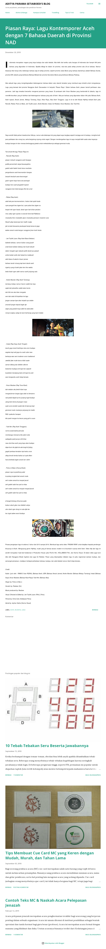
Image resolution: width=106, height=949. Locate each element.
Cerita (82, 13)
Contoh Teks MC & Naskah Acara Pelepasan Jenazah (46, 903)
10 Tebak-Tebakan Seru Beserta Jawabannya (47, 745)
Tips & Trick (69, 13)
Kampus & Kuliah (39, 13)
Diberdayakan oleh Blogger (54, 943)
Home (7, 13)
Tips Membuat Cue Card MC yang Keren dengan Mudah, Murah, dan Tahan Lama (49, 855)
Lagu (23, 610)
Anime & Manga (21, 13)
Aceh (12, 610)
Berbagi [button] (95, 610)
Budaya (18, 610)
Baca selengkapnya (93, 775)
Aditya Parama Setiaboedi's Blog (27, 3)
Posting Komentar (20, 887)
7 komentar (18, 775)
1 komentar (18, 935)
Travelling (55, 13)
